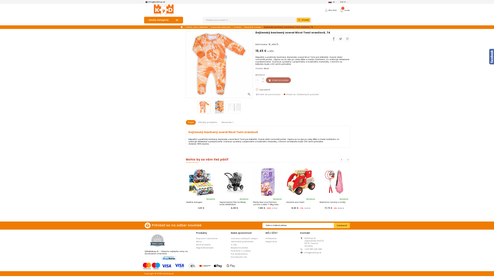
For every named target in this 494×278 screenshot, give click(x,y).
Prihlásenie (271, 238)
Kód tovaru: (261, 44)
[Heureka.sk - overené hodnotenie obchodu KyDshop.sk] (182, 240)
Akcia (199, 241)
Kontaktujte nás (239, 257)
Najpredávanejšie (205, 247)
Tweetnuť (340, 38)
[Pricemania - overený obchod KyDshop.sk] (157, 241)
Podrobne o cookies (241, 251)
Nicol (266, 68)
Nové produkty (203, 244)
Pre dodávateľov (239, 254)
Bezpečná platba (239, 247)
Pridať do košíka (278, 80)
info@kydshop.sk (156, 2)
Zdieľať (333, 38)
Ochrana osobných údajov (244, 238)
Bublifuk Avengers (194, 202)
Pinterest (347, 38)
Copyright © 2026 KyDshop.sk (159, 273)
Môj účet (272, 232)
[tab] (191, 122)
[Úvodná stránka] (182, 27)
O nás (234, 244)
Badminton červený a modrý (333, 202)
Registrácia (271, 241)
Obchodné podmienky (242, 241)
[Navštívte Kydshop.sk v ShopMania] (169, 258)
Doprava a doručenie (207, 238)
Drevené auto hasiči (295, 202)
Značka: (259, 68)
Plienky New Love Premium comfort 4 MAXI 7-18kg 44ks (266, 203)
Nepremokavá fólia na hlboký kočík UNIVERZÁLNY (233, 203)
